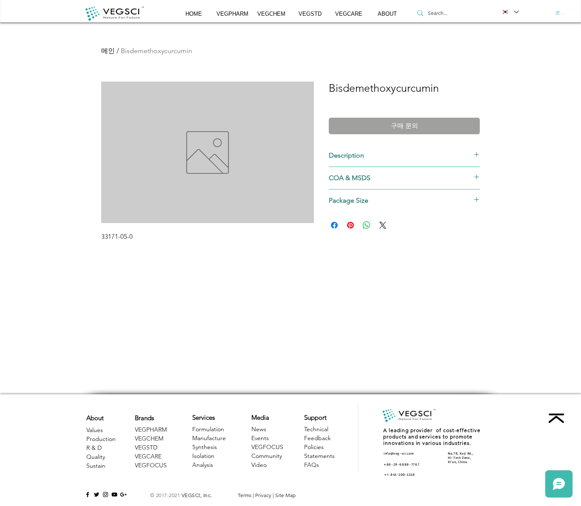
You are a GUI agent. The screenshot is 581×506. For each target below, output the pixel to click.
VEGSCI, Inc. (197, 495)
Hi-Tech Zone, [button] (459, 457)
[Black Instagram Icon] (105, 494)
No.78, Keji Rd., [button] (460, 453)
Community (266, 456)
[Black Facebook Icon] (87, 494)
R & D (94, 448)
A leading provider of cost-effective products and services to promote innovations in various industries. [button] (432, 436)
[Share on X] (383, 225)
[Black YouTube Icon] (114, 494)
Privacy (263, 495)
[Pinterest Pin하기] (350, 225)
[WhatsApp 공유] (367, 225)
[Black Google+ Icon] (123, 494)
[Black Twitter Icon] (96, 494)
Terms (244, 495)
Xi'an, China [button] (457, 462)
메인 (108, 51)
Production (101, 439)
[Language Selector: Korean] (509, 12)
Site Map (285, 495)
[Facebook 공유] (334, 225)
